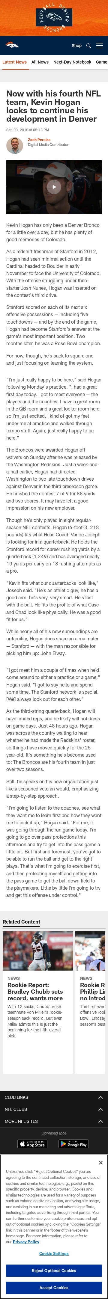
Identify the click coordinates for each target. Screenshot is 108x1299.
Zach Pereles (39, 140)
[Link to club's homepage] (12, 43)
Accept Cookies (54, 1287)
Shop (77, 45)
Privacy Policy (26, 1241)
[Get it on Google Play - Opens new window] (73, 1147)
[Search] (88, 46)
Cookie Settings (54, 1253)
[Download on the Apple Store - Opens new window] (32, 1145)
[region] (54, 1226)
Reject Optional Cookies (54, 1270)
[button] (54, 187)
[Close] (100, 1162)
